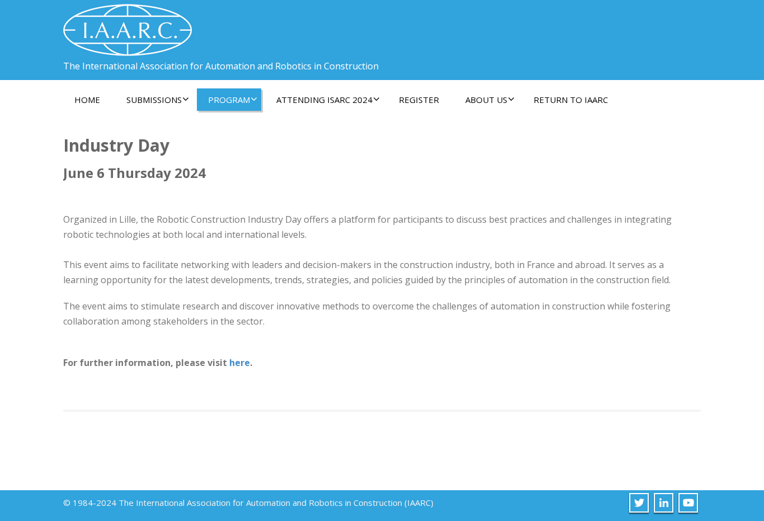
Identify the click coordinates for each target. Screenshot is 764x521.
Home (87, 99)
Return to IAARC (571, 99)
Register (419, 99)
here (239, 362)
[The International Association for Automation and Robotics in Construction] (127, 25)
